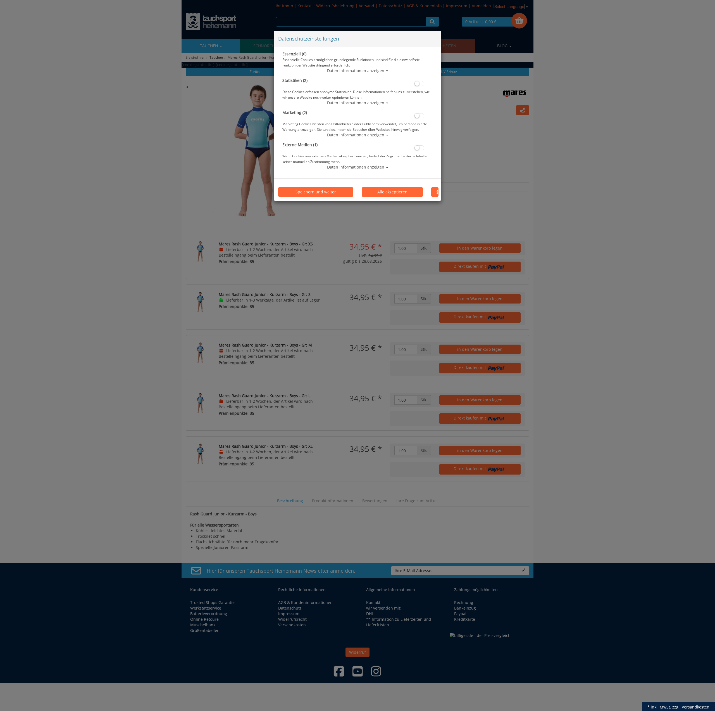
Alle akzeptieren (392, 192)
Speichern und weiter (315, 192)
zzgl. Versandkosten (690, 707)
